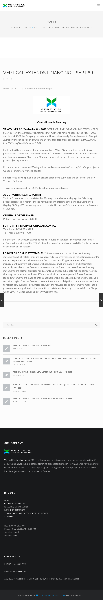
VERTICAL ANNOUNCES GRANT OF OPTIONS (32, 345)
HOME (7, 500)
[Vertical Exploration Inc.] (51, 5)
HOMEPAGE (17, 27)
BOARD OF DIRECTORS (14, 510)
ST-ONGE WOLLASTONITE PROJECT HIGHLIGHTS (26, 513)
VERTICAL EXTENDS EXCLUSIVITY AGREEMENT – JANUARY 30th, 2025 (42, 372)
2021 (36, 27)
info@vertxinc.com (18, 571)
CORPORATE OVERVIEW (14, 503)
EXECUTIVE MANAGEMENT (16, 506)
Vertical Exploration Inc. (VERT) (19, 460)
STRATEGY (9, 516)
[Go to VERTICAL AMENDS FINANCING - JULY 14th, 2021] (2, 300)
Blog (28, 27)
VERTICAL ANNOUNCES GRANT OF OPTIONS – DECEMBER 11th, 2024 (42, 398)
